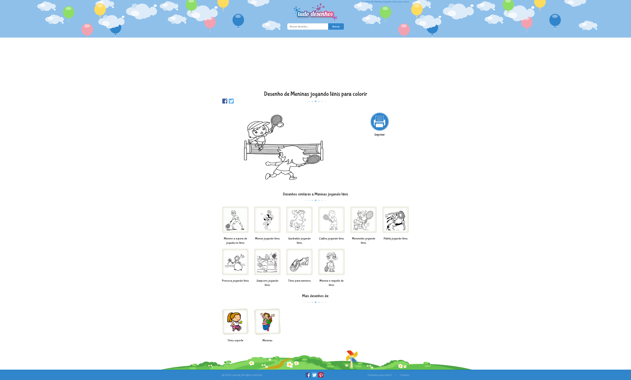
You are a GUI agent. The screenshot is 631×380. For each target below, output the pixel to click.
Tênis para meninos (299, 281)
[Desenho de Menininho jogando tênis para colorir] (363, 221)
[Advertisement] (315, 65)
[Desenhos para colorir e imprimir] (315, 12)
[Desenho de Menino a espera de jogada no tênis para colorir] (235, 221)
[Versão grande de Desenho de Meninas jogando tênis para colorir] (283, 147)
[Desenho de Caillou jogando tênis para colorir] (331, 221)
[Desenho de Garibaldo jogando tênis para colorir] (299, 221)
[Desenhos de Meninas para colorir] (267, 323)
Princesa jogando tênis (235, 281)
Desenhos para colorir (380, 374)
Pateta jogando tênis (396, 238)
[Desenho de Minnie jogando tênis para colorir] (267, 221)
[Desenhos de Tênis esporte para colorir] (235, 323)
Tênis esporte (235, 340)
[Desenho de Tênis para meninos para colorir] (299, 263)
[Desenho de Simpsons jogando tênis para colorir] (267, 263)
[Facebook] (308, 376)
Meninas (267, 340)
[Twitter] (314, 376)
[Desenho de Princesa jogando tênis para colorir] (235, 263)
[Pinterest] (321, 376)
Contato (404, 374)
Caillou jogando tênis (331, 238)
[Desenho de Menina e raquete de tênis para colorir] (331, 263)
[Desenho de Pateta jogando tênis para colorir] (395, 221)
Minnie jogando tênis (267, 238)
